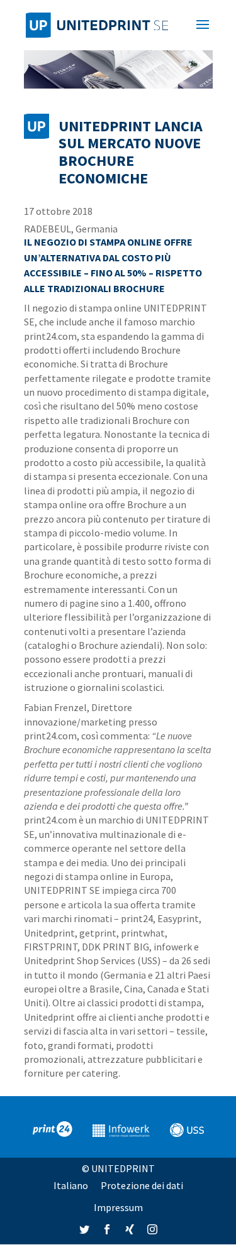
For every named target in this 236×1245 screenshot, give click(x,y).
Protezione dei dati (142, 1185)
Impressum (118, 1207)
